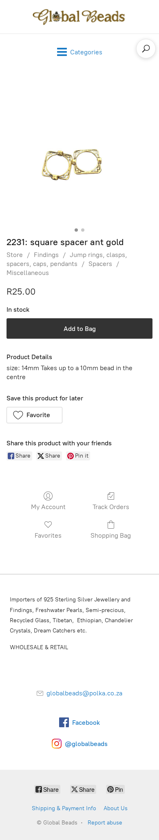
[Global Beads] (79, 16)
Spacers (100, 264)
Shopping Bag (111, 535)
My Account (48, 507)
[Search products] (146, 49)
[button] (34, 415)
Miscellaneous (28, 273)
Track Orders (111, 507)
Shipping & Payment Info (64, 808)
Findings (46, 255)
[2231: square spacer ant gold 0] (79, 151)
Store (15, 255)
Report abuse (105, 822)
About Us (116, 808)
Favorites (48, 535)
